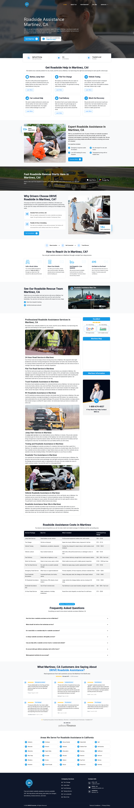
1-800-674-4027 (96, 406)
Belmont (100, 755)
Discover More (74, 159)
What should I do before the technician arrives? (40, 624)
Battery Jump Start (37, 77)
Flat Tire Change (65, 77)
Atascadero (65, 751)
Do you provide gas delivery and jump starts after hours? (42, 649)
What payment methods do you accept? (37, 655)
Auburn (64, 760)
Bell (98, 742)
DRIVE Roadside (32, 805)
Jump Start (66, 785)
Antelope (47, 742)
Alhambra (30, 751)
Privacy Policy (106, 805)
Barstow (82, 755)
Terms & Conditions (94, 805)
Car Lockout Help (36, 98)
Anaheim (30, 764)
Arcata (47, 760)
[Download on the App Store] (91, 180)
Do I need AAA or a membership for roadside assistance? (43, 630)
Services (104, 4)
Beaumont (82, 764)
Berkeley (100, 764)
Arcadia (47, 755)
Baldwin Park (83, 746)
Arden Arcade (48, 764)
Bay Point (82, 760)
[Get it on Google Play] (104, 179)
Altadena (30, 760)
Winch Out (66, 797)
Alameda (30, 746)
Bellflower (100, 751)
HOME (65, 4)
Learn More (30, 90)
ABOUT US (74, 4)
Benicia (99, 760)
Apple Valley (48, 751)
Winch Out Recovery (96, 98)
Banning (82, 751)
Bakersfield (83, 742)
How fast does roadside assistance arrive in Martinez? (42, 618)
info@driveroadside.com (98, 788)
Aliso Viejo (30, 755)
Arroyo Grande (66, 742)
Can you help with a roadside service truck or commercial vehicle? (45, 643)
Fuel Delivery (64, 98)
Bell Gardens (101, 746)
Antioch (47, 746)
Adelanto (30, 742)
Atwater (65, 755)
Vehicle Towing (94, 77)
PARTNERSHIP (84, 4)
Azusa (64, 764)
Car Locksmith (67, 794)
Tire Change (66, 782)
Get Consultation (30, 233)
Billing (94, 4)
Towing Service (67, 791)
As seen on (67, 723)
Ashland (65, 746)
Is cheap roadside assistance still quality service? (40, 636)
